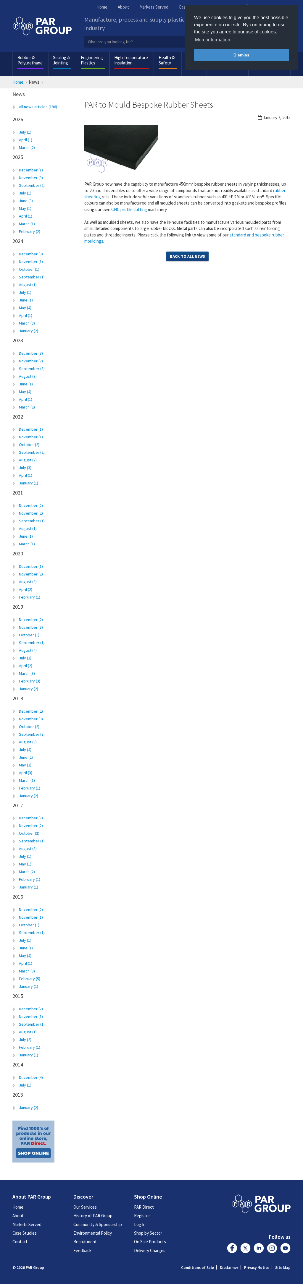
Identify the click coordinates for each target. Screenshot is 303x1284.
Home (101, 7)
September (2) (32, 185)
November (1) (31, 261)
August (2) (28, 460)
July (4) (25, 749)
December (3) (31, 254)
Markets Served (153, 7)
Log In (140, 1224)
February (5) (29, 978)
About (123, 7)
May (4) (25, 307)
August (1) (28, 284)
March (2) (27, 147)
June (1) (26, 300)
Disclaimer (229, 1267)
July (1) (25, 132)
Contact (20, 1241)
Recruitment (85, 1241)
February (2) (29, 231)
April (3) (25, 772)
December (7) (31, 818)
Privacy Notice (256, 1267)
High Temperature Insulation (131, 60)
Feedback (82, 1250)
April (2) (25, 589)
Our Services (85, 1207)
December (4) (31, 1077)
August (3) (28, 376)
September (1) (32, 277)
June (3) (26, 200)
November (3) (31, 177)
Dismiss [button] (241, 55)
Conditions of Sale (197, 1267)
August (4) (28, 650)
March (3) (27, 323)
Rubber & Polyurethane (30, 60)
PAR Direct (144, 1207)
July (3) (25, 467)
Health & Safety (167, 60)
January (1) (28, 483)
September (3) (32, 368)
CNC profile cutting (129, 209)
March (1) (27, 223)
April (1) (25, 139)
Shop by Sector (148, 1233)
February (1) (29, 597)
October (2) (29, 444)
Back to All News (187, 256)
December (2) (31, 505)
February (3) (29, 681)
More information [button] (212, 39)
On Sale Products (150, 1241)
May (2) (25, 765)
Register (142, 1215)
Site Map (283, 1267)
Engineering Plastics (92, 60)
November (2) (31, 361)
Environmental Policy (92, 1233)
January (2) (28, 330)
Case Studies (24, 1233)
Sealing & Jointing (61, 60)
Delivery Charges (149, 1250)
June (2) (26, 757)
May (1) (25, 208)
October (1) (29, 269)
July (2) (25, 658)
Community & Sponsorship (97, 1224)
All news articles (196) (38, 106)
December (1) (31, 170)
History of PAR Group (92, 1215)
